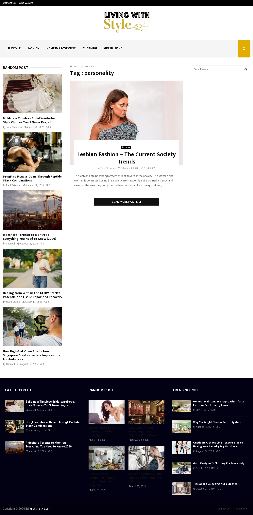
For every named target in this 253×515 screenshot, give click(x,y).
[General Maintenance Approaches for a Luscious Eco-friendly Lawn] (181, 406)
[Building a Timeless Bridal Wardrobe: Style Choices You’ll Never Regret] (32, 93)
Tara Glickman (108, 168)
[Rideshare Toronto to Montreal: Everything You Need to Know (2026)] (32, 210)
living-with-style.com (38, 508)
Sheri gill (10, 243)
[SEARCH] (246, 69)
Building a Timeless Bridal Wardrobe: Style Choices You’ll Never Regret (29, 120)
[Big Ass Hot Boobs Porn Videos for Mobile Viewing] (107, 412)
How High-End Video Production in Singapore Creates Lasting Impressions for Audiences (31, 355)
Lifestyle (14, 48)
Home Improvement (61, 48)
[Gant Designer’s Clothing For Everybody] (181, 468)
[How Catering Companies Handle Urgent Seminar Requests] (107, 458)
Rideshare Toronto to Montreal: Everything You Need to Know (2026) (29, 237)
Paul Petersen (13, 185)
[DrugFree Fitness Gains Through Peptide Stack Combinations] (32, 152)
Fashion (33, 48)
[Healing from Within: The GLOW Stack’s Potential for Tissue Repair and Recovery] (32, 268)
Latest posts (18, 390)
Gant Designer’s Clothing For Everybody (218, 463)
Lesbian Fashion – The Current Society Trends (126, 158)
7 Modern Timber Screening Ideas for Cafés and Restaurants (144, 431)
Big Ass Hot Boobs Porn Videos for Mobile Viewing (106, 431)
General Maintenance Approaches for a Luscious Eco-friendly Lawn (218, 403)
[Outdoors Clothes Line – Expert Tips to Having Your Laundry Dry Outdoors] (181, 447)
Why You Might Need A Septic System (217, 422)
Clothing (90, 48)
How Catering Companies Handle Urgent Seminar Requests (102, 479)
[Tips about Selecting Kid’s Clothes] (181, 488)
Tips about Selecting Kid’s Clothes (215, 484)
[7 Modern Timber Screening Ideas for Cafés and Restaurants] (146, 412)
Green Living (113, 48)
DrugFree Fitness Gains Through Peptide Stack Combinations (32, 178)
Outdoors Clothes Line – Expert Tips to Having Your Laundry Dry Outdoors (218, 444)
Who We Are (26, 2)
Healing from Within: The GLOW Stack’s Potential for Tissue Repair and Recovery (32, 295)
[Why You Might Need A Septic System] (181, 426)
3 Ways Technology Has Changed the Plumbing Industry (145, 477)
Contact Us (9, 2)
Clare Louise (13, 302)
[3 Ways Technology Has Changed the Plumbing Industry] (146, 458)
